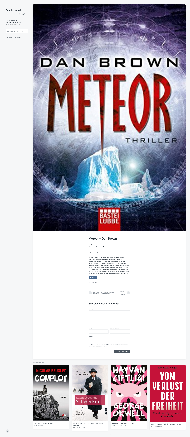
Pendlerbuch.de (14, 10)
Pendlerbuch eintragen (13, 25)
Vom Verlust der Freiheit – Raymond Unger (166, 424)
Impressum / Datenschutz (13, 37)
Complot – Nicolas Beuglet (44, 423)
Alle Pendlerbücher (12, 20)
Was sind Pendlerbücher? (13, 22)
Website (91, 336)
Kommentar (92, 309)
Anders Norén (112, 434)
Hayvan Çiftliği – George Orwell (123, 423)
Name (91, 328)
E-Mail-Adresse (115, 328)
